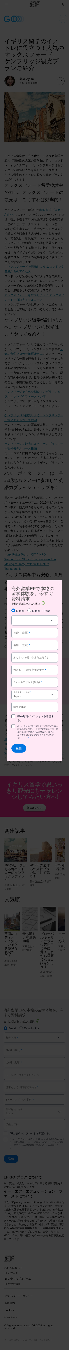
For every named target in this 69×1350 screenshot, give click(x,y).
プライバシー (29, 725)
